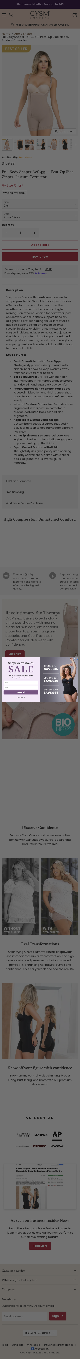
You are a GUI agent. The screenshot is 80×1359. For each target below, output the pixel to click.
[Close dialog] (76, 659)
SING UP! (21, 692)
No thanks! (21, 697)
